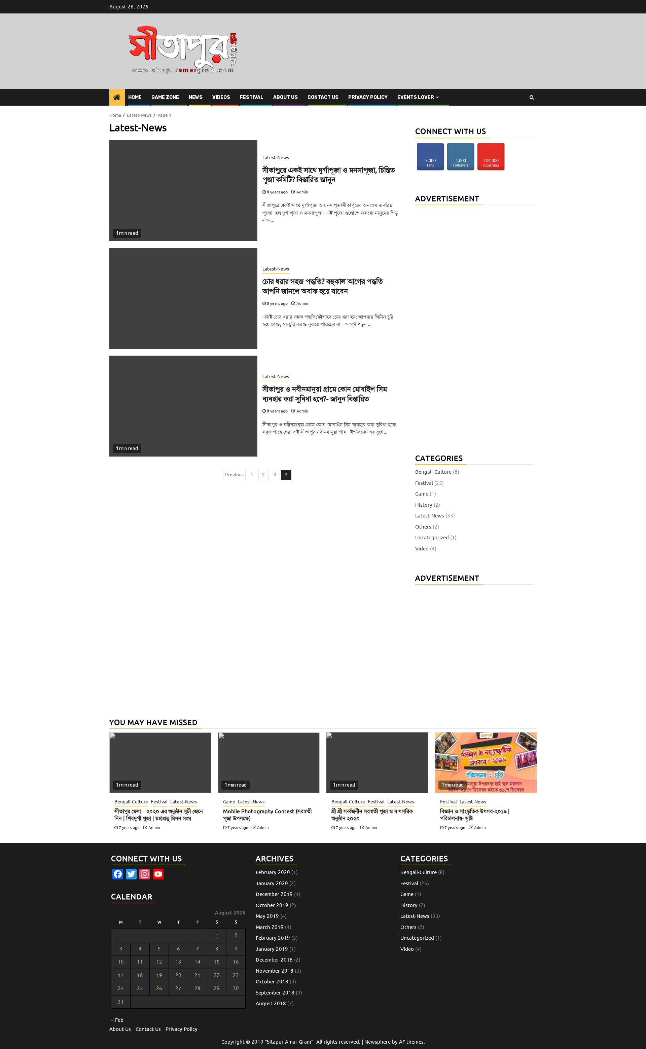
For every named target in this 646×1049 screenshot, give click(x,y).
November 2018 (274, 971)
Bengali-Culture (433, 472)
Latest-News (275, 157)
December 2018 (274, 960)
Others (423, 526)
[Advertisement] (465, 324)
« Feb (117, 1020)
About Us (285, 97)
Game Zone (165, 97)
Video (422, 548)
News (196, 97)
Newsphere (377, 1042)
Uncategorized (432, 538)
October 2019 (272, 905)
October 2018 (272, 982)
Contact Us (323, 97)
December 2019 (274, 894)
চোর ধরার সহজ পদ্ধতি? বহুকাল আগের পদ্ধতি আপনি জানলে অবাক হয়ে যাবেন (322, 286)
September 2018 (275, 993)
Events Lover (415, 97)
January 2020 (272, 883)
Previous (234, 475)
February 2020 (273, 872)
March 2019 (270, 927)
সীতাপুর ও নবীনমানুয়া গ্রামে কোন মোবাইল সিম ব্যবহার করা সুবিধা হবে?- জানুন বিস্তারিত (324, 394)
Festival (251, 97)
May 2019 (267, 916)
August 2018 (271, 1004)
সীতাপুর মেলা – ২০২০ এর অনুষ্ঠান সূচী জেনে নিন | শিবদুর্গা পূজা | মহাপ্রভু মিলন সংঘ (158, 815)
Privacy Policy (368, 97)
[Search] (532, 97)
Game (421, 494)
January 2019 (272, 949)
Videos (221, 97)
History (423, 505)
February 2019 (273, 938)
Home (135, 97)
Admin (302, 192)
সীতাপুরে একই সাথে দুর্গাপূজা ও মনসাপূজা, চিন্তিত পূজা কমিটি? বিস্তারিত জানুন (328, 175)
